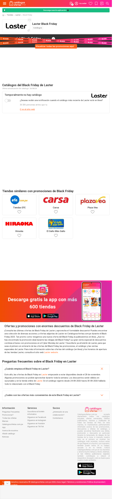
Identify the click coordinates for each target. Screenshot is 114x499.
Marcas (5, 421)
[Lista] (102, 3)
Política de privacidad (96, 482)
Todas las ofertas (9, 418)
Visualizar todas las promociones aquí (55, 46)
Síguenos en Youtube (36, 423)
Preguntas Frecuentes (11, 412)
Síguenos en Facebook (36, 417)
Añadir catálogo (8, 434)
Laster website (51, 352)
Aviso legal (61, 482)
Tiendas (10, 15)
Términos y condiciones (76, 482)
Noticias (5, 437)
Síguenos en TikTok (35, 426)
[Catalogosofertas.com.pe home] (17, 3)
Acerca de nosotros (10, 430)
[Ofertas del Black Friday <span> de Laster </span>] (53, 38)
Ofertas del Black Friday (26, 38)
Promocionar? (7, 415)
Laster (18, 15)
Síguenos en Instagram (36, 420)
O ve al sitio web (27, 109)
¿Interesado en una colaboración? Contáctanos (60, 415)
